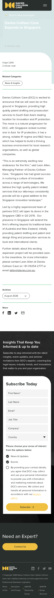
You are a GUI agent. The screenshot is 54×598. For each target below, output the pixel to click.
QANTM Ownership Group (28, 590)
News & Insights (12, 83)
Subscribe (25, 507)
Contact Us (20, 546)
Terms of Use (5, 588)
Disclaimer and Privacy (15, 588)
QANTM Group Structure (43, 590)
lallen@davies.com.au (22, 270)
